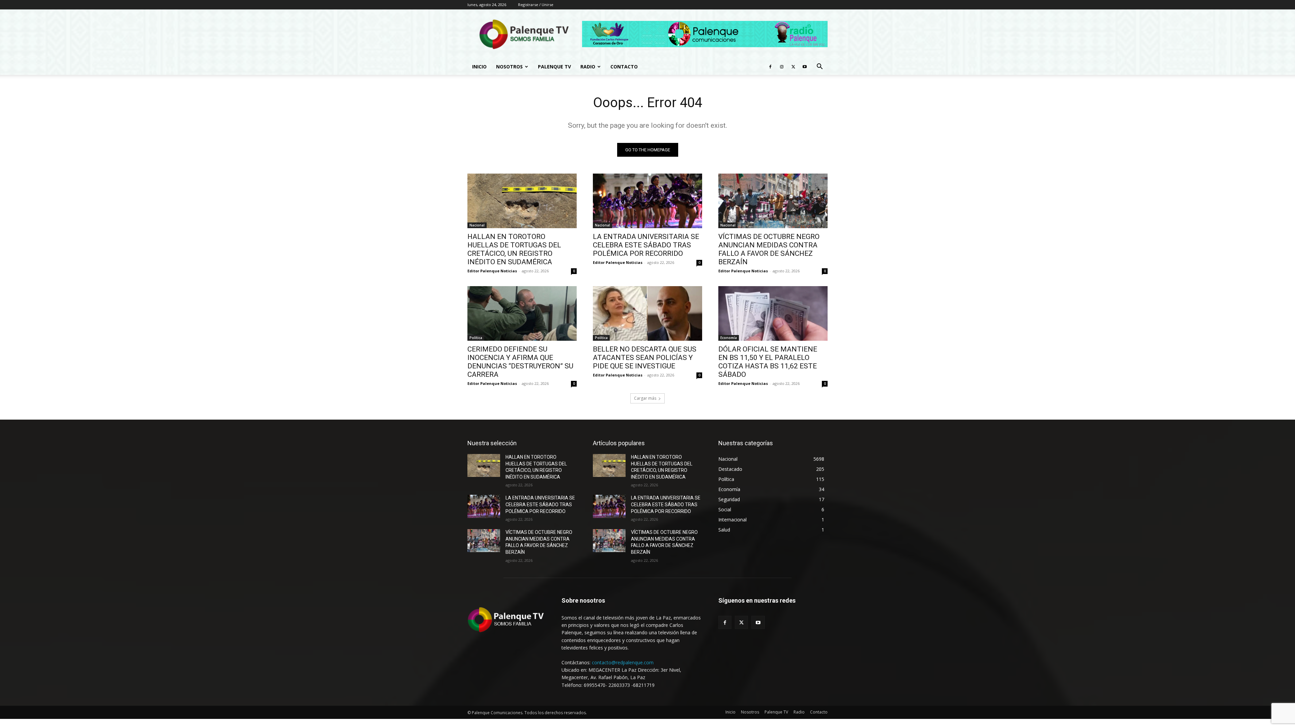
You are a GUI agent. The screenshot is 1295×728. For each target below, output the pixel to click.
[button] (819, 67)
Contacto (624, 66)
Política (475, 337)
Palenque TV (554, 66)
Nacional (477, 225)
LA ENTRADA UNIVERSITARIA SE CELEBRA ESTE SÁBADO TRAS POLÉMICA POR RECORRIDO (646, 245)
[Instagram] (782, 67)
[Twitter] (793, 67)
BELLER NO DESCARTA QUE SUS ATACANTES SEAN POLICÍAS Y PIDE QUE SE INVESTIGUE (644, 357)
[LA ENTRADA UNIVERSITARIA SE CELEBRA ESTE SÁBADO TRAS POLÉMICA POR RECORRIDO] (647, 201)
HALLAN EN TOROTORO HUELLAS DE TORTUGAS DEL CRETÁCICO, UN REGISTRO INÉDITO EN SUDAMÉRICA (514, 249)
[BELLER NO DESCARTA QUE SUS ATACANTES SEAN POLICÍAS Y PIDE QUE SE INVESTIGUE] (647, 313)
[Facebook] (770, 67)
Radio (587, 66)
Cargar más (645, 398)
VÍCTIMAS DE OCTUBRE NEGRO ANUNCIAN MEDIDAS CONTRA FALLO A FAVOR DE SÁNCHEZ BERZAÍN (768, 249)
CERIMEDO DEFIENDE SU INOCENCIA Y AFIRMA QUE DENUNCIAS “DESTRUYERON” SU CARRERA (520, 361)
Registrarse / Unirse (535, 4)
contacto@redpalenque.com (623, 662)
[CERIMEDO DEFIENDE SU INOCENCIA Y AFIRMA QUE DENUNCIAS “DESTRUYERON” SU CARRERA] (522, 313)
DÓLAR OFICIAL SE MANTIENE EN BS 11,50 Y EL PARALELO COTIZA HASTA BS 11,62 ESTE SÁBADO (767, 361)
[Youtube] (805, 67)
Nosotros (509, 66)
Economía (728, 337)
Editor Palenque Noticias (492, 270)
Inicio (479, 66)
